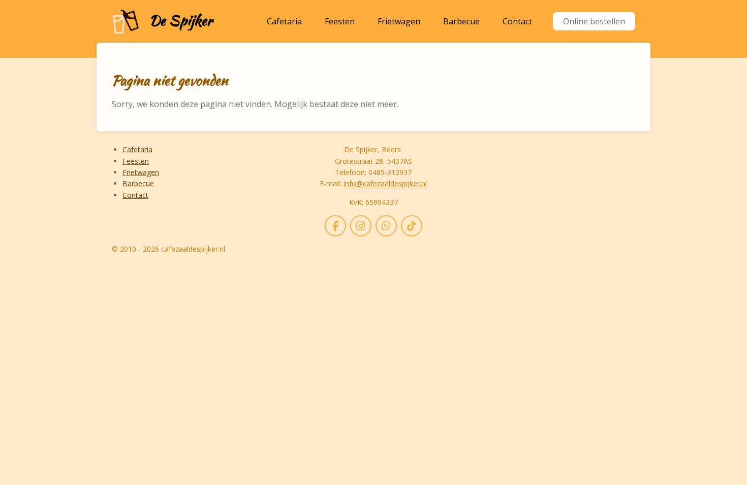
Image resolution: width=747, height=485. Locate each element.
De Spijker (180, 20)
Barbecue (138, 183)
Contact (135, 195)
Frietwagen (140, 172)
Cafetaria (137, 149)
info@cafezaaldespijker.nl (385, 183)
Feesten (135, 161)
